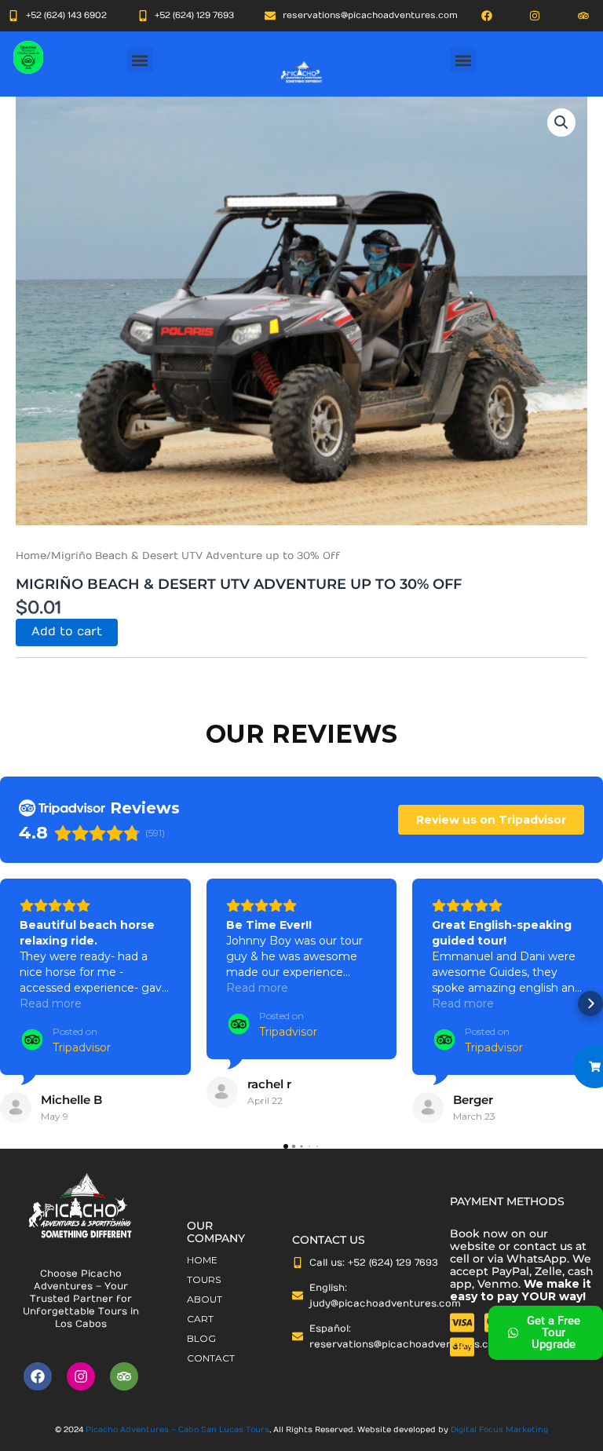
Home (31, 556)
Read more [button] (51, 1003)
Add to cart (66, 631)
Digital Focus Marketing (499, 1430)
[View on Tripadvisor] (15, 1108)
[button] (140, 60)
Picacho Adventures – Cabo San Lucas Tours (177, 1430)
